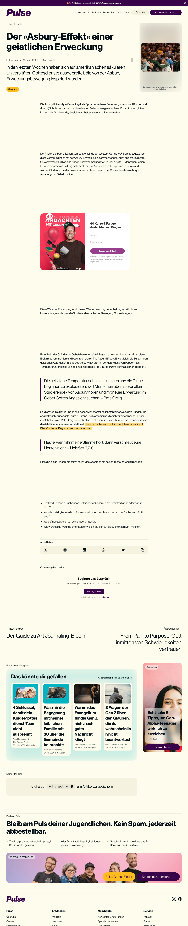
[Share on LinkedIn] (84, 550)
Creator (10, 921)
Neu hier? (78, 12)
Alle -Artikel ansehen (114, 677)
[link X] (174, 899)
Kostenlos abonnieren (166, 12)
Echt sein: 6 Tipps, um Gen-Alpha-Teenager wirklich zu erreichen (161, 723)
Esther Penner (13, 60)
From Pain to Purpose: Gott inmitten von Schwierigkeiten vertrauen (149, 642)
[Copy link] (142, 550)
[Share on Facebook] (65, 550)
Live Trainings (94, 12)
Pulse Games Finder (119, 876)
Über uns (11, 916)
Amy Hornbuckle (20, 739)
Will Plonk (48, 749)
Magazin (31, 745)
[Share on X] (45, 550)
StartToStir (92, 744)
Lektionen (57, 921)
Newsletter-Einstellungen (111, 916)
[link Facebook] (180, 899)
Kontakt (147, 916)
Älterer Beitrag (171, 628)
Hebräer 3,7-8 (81, 448)
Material (107, 12)
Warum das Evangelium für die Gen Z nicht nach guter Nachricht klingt (86, 723)
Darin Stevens (111, 744)
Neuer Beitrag (16, 628)
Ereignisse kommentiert (53, 358)
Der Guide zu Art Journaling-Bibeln (45, 635)
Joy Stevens (80, 744)
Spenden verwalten (108, 921)
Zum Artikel (160, 747)
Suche (141, 12)
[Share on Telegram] (123, 550)
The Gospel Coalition (22, 742)
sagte (135, 153)
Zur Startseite (15, 24)
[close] (185, 3)
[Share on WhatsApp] (103, 550)
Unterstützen (122, 12)
